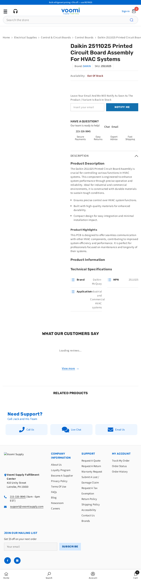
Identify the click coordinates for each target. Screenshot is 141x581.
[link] (49, 575)
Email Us (120, 429)
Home (6, 37)
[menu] (5, 11)
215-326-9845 (83, 131)
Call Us (30, 429)
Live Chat (76, 429)
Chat (107, 126)
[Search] (133, 20)
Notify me (122, 107)
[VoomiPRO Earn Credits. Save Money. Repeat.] (70, 29)
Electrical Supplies (25, 37)
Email (115, 126)
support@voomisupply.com (26, 506)
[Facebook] (7, 560)
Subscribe (70, 546)
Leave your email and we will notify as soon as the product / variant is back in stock (101, 97)
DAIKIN (87, 66)
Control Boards (84, 37)
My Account (121, 453)
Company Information (61, 455)
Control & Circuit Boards (56, 37)
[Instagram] (17, 560)
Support (88, 453)
